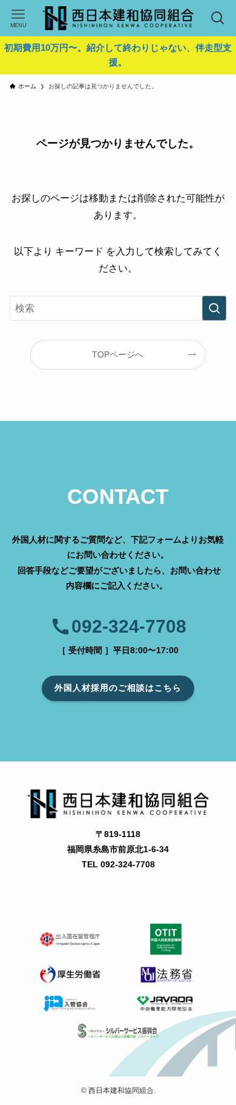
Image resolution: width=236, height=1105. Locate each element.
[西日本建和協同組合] (117, 18)
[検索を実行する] (214, 308)
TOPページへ (117, 354)
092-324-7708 (128, 626)
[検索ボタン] (218, 18)
